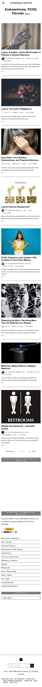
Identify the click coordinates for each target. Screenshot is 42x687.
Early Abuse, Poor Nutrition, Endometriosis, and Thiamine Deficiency (20, 159)
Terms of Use (28, 681)
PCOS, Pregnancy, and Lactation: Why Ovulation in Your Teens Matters (19, 258)
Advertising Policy (7, 679)
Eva (9, 164)
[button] (32, 665)
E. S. (9, 112)
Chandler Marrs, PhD (16, 58)
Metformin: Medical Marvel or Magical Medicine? (18, 367)
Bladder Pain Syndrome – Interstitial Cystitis (18, 427)
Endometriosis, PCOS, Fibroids (11, 549)
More (2, 71)
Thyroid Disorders (7, 582)
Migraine (4, 564)
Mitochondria (5, 568)
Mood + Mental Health (8, 571)
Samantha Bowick (15, 210)
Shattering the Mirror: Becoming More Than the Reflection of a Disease (18, 321)
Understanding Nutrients (9, 586)
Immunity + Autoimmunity (10, 557)
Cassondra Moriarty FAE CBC (19, 263)
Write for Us (14, 682)
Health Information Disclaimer (12, 681)
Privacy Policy (30, 679)
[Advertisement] (21, 625)
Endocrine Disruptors (8, 546)
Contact (5, 682)
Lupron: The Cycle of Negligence (16, 108)
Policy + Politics (6, 575)
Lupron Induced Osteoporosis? (15, 206)
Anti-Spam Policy (20, 679)
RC (9, 326)
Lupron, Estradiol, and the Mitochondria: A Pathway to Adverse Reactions (21, 53)
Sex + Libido (5, 579)
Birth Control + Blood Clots (10, 538)
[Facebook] (21, 659)
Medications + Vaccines (9, 560)
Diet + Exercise (6, 542)
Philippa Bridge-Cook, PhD (18, 432)
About (36, 681)
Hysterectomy (6, 553)
